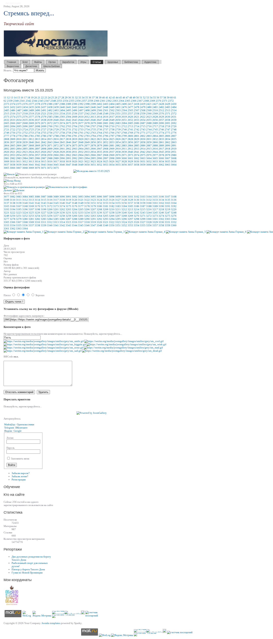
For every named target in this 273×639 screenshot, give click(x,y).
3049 (81, 164)
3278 (12, 218)
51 (140, 97)
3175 (68, 206)
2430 (173, 103)
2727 (43, 129)
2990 (62, 158)
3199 (43, 209)
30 (69, 97)
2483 (167, 107)
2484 (173, 107)
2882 (118, 145)
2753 (31, 132)
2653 (136, 119)
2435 (31, 107)
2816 (56, 139)
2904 (81, 148)
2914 (142, 148)
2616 (105, 116)
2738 (112, 129)
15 (18, 97)
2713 (130, 126)
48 (130, 97)
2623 (149, 116)
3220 (173, 209)
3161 (155, 202)
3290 (87, 218)
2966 (93, 155)
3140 (25, 202)
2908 (105, 148)
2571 (167, 113)
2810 (19, 139)
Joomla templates (51, 623)
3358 (161, 225)
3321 (105, 222)
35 (86, 97)
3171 (43, 206)
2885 (136, 145)
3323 (118, 222)
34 (83, 97)
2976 (149, 155)
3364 (25, 228)
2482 (161, 107)
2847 (74, 142)
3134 (161, 199)
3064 (173, 164)
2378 (37, 103)
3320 (99, 222)
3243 (142, 212)
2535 (68, 113)
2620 (130, 116)
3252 (25, 215)
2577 (31, 116)
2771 (142, 132)
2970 (118, 155)
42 (110, 97)
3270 (136, 215)
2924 (31, 151)
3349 (105, 225)
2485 (6, 110)
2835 (173, 139)
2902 (68, 148)
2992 (74, 158)
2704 (74, 126)
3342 (62, 225)
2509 (149, 110)
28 (62, 97)
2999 (118, 158)
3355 (142, 225)
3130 (136, 199)
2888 (155, 145)
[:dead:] (122, 350)
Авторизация (13, 3)
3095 (93, 196)
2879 (99, 145)
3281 (31, 218)
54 (151, 97)
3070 (37, 167)
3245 (155, 212)
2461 (118, 107)
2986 (37, 158)
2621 (136, 116)
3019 (68, 161)
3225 (31, 212)
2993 (81, 158)
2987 (43, 158)
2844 (56, 142)
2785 (37, 135)
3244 (149, 212)
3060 (149, 164)
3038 (12, 164)
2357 (84, 100)
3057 (130, 164)
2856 (130, 142)
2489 (31, 110)
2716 (149, 126)
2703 (68, 126)
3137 (6, 202)
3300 (149, 218)
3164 (173, 202)
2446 (93, 107)
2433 (19, 107)
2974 (136, 155)
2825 (112, 139)
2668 (25, 123)
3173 (56, 206)
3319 (93, 222)
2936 (105, 151)
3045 (56, 164)
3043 (43, 164)
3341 (56, 225)
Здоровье (112, 62)
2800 (130, 135)
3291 (93, 218)
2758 (62, 132)
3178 (87, 206)
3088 (50, 196)
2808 (6, 139)
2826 (118, 139)
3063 (167, 164)
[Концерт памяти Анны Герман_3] (105, 231)
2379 (43, 103)
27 (59, 97)
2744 (149, 129)
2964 (81, 155)
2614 (99, 116)
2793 (87, 135)
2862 (167, 142)
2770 (136, 132)
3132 (149, 199)
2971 (124, 155)
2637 (37, 119)
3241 (130, 212)
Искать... (8, 70)
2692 (173, 123)
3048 (74, 164)
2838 (19, 142)
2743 (142, 129)
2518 (25, 113)
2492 (50, 110)
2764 (99, 132)
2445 (87, 107)
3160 (149, 202)
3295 (118, 218)
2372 (171, 100)
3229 (56, 212)
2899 (50, 148)
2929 (62, 151)
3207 (93, 209)
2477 (130, 107)
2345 (41, 100)
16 (22, 97)
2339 (10, 100)
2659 (173, 119)
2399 (93, 103)
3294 (112, 218)
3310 (37, 222)
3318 (87, 222)
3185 (130, 206)
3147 (68, 202)
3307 (19, 222)
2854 (118, 142)
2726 (37, 129)
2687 (142, 123)
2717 (155, 126)
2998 (112, 158)
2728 (50, 129)
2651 (124, 119)
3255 (43, 215)
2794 (93, 135)
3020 (74, 161)
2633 (12, 119)
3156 (124, 202)
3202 (62, 209)
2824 (105, 139)
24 (49, 97)
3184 (124, 206)
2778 (12, 135)
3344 (74, 225)
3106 (161, 196)
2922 (19, 151)
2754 (37, 132)
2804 (155, 135)
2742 (136, 129)
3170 (37, 206)
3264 (99, 215)
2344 (34, 100)
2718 (161, 126)
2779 (19, 135)
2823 (99, 139)
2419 (142, 103)
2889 (161, 145)
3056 (124, 164)
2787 (50, 135)
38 (96, 97)
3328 (149, 222)
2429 (167, 103)
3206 (87, 209)
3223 (19, 212)
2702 (62, 126)
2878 (93, 145)
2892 (6, 148)
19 (32, 97)
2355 (72, 100)
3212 (124, 209)
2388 (62, 103)
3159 (142, 202)
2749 (6, 132)
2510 (155, 110)
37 (93, 97)
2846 (68, 142)
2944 (155, 151)
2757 (56, 132)
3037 (6, 164)
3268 (124, 215)
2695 (19, 126)
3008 (173, 158)
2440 (62, 107)
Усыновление (152, 65)
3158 (136, 202)
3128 (124, 199)
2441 (68, 107)
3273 (155, 215)
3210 (112, 209)
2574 (12, 116)
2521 (43, 113)
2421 (149, 103)
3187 (142, 206)
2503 (118, 110)
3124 (99, 199)
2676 (74, 123)
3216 (149, 209)
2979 (167, 155)
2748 (173, 129)
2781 (31, 135)
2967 (99, 155)
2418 (136, 103)
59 (168, 97)
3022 (87, 161)
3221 (6, 212)
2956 (31, 155)
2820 (81, 139)
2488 (25, 110)
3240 (124, 212)
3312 (50, 222)
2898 (43, 148)
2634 (19, 119)
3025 (105, 161)
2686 (136, 123)
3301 (155, 218)
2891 (173, 145)
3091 (68, 196)
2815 (50, 139)
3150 (87, 202)
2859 (149, 142)
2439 (56, 107)
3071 (43, 167)
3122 (87, 199)
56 (157, 97)
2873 (62, 145)
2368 (146, 100)
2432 (12, 107)
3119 (68, 199)
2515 (6, 113)
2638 (43, 119)
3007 (167, 158)
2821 (87, 139)
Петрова (111, 65)
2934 (93, 151)
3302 (161, 218)
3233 (81, 212)
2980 (173, 155)
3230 (62, 212)
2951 (173, 151)
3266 (112, 215)
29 (66, 97)
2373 (6, 103)
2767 (118, 132)
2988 (50, 158)
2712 (124, 126)
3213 (130, 209)
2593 (62, 116)
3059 (142, 164)
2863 (173, 142)
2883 (124, 145)
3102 (136, 196)
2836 (6, 142)
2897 (37, 148)
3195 (19, 209)
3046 (62, 164)
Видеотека (13, 66)
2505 (130, 110)
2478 (136, 107)
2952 (6, 155)
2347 (47, 100)
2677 (81, 123)
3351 (118, 225)
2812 (31, 139)
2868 (31, 145)
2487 (19, 110)
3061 (155, 164)
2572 (173, 113)
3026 (112, 161)
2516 (12, 113)
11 (5, 97)
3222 (12, 212)
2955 (25, 155)
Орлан (52, 62)
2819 (74, 139)
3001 (130, 158)
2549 (105, 113)
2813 (37, 139)
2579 (43, 116)
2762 (87, 132)
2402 (99, 103)
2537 (81, 113)
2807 (173, 135)
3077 (6, 196)
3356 (149, 225)
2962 (68, 155)
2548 (99, 113)
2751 (19, 132)
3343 (68, 225)
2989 (56, 158)
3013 (31, 161)
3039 (19, 164)
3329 (155, 222)
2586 (56, 116)
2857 (136, 142)
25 (52, 97)
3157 (130, 202)
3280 (25, 218)
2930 (68, 151)
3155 (118, 202)
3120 (74, 199)
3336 (25, 225)
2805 (161, 135)
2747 (167, 129)
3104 (149, 196)
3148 (74, 202)
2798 (118, 135)
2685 (130, 123)
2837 (12, 142)
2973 (130, 155)
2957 (37, 155)
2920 (6, 151)
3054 (112, 164)
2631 (173, 116)
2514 (173, 110)
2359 (90, 100)
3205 (81, 209)
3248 (173, 212)
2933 (87, 151)
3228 (50, 212)
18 (28, 97)
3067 (19, 167)
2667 (19, 123)
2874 (68, 145)
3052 (99, 164)
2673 (56, 123)
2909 (112, 148)
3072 (50, 167)
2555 (124, 113)
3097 (105, 196)
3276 (173, 215)
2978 (161, 155)
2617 (112, 116)
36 (90, 97)
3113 (31, 199)
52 (144, 97)
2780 (25, 135)
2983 (19, 158)
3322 (112, 222)
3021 (81, 161)
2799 (124, 135)
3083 (19, 196)
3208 (99, 209)
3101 (130, 196)
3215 (142, 209)
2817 (62, 139)
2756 (50, 132)
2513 (167, 110)
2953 (12, 155)
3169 (31, 206)
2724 (25, 129)
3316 (74, 222)
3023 (93, 161)
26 (56, 97)
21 (39, 97)
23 (45, 97)
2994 (87, 158)
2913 (136, 148)
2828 (130, 139)
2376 (25, 103)
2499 (93, 110)
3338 (37, 225)
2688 (149, 123)
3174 (62, 206)
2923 (25, 151)
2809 (12, 139)
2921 (12, 151)
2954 (19, 155)
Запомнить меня (19, 458)
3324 (124, 222)
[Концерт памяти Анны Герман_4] (145, 231)
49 (134, 97)
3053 (105, 164)
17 (25, 97)
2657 (161, 119)
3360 (173, 225)
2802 (142, 135)
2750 (12, 132)
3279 (19, 218)
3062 (161, 164)
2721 (6, 129)
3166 (12, 206)
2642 (68, 119)
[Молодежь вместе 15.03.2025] (91, 171)
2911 (124, 148)
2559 (142, 113)
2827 (124, 139)
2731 (68, 129)
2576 (25, 116)
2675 (68, 123)
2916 (155, 148)
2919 (173, 148)
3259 (68, 215)
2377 (31, 103)
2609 (74, 116)
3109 (6, 199)
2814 (43, 139)
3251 (19, 215)
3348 (99, 225)
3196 (25, 209)
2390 (74, 103)
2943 (149, 151)
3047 (68, 164)
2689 (155, 123)
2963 (74, 155)
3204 (74, 209)
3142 (37, 202)
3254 (37, 215)
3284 (50, 218)
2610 (81, 116)
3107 (167, 196)
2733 (81, 129)
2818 (68, 139)
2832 (155, 139)
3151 (93, 202)
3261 (81, 215)
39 (100, 97)
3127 (118, 199)
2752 (25, 132)
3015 (43, 161)
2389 (68, 103)
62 (5, 100)
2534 (62, 113)
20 (35, 97)
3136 (173, 199)
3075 (56, 167)
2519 (31, 113)
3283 (43, 218)
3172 (50, 206)
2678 (87, 123)
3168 (25, 206)
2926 (43, 151)
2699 (43, 126)
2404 (112, 103)
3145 (56, 202)
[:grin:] (45, 344)
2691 (167, 123)
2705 (81, 126)
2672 (50, 123)
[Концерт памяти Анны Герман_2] (64, 231)
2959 (50, 155)
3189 (155, 206)
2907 (99, 148)
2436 (37, 107)
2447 (99, 107)
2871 (50, 145)
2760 (74, 132)
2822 (93, 139)
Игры (83, 62)
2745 (155, 129)
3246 (161, 212)
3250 (12, 215)
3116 (50, 199)
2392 (81, 103)
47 (127, 97)
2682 (112, 123)
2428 (161, 103)
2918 (167, 148)
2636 (31, 119)
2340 (16, 100)
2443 (74, 107)
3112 (25, 199)
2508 (142, 110)
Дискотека (31, 66)
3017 (56, 161)
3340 (50, 225)
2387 (56, 103)
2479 (142, 107)
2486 (12, 110)
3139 (19, 202)
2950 (167, 151)
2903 (74, 148)
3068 (25, 167)
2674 (62, 123)
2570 (161, 113)
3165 (6, 206)
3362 (12, 228)
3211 (118, 209)
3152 (99, 202)
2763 (93, 132)
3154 (112, 202)
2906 (93, 148)
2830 (142, 139)
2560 (149, 113)
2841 (37, 142)
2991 (68, 158)
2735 (93, 129)
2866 (19, 145)
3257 (56, 215)
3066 (12, 167)
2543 (93, 113)
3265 (105, 215)
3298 (136, 218)
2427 (155, 103)
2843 (50, 142)
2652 (130, 119)
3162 (161, 202)
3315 (68, 222)
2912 (130, 148)
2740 (124, 129)
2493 (56, 110)
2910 (118, 148)
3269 (130, 215)
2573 (6, 116)
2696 (25, 126)
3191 (167, 206)
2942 (142, 151)
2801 (136, 135)
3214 (136, 209)
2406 (124, 103)
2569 (155, 113)
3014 (37, 161)
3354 (136, 225)
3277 (6, 218)
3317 (81, 222)
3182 (112, 206)
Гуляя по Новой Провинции (27, 572)
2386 (50, 103)
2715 (142, 126)
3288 (74, 218)
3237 (105, 212)
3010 (12, 161)
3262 (87, 215)
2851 (99, 142)
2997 (105, 158)
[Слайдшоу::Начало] (9, 174)
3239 (118, 212)
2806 (167, 135)
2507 (136, 110)
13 (11, 97)
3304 (173, 218)
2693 (6, 126)
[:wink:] (126, 344)
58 (164, 97)
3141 (31, 202)
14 (15, 97)
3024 (99, 161)
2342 (28, 100)
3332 (173, 222)
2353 (59, 100)
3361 (6, 228)
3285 (56, 218)
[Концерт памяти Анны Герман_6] (226, 231)
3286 (62, 218)
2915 (149, 148)
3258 (62, 215)
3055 (118, 164)
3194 (12, 209)
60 (171, 97)
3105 (155, 196)
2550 (112, 113)
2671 (43, 123)
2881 (112, 145)
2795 (99, 135)
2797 (112, 135)
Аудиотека (150, 62)
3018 (62, 161)
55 (154, 97)
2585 (50, 116)
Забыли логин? (20, 476)
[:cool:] (123, 341)
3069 (31, 167)
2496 (74, 110)
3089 (56, 196)
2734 (87, 129)
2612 (87, 116)
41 (107, 97)
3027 (118, 161)
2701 (56, 126)
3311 (43, 222)
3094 (87, 196)
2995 (93, 158)
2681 (105, 123)
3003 (142, 158)
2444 (81, 107)
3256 (50, 215)
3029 (130, 161)
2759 (68, 132)
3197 (31, 209)
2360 (96, 100)
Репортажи (99, 65)
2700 (50, 126)
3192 (173, 206)
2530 (50, 113)
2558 (136, 113)
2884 (130, 145)
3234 (87, 212)
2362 (109, 100)
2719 (167, 126)
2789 (62, 135)
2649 (112, 119)
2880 (105, 145)
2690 (161, 123)
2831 (149, 139)
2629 (161, 116)
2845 (62, 142)
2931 (74, 151)
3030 (136, 161)
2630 (167, 116)
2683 (118, 123)
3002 (136, 158)
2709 (105, 126)
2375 (19, 103)
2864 (6, 145)
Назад (17, 180)
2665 (6, 123)
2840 (31, 142)
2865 (12, 145)
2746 (161, 129)
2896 (31, 148)
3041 (31, 164)
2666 (12, 123)
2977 (155, 155)
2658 (167, 119)
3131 (142, 199)
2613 (93, 116)
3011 (19, 161)
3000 (124, 158)
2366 (133, 100)
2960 (56, 155)
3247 (167, 212)
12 (8, 97)
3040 (25, 164)
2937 (112, 151)
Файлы (38, 62)
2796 (105, 135)
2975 (142, 155)
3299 (142, 218)
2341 (22, 100)
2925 (37, 151)
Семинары (190, 65)
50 (137, 97)
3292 (99, 218)
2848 (81, 142)
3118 (62, 199)
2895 (25, 148)
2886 (142, 145)
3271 (142, 215)
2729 (56, 129)
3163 (167, 202)
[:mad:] (123, 347)
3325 (130, 222)
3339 (43, 225)
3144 (50, 202)
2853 (112, 142)
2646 (93, 119)
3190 (161, 206)
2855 (124, 142)
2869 (37, 145)
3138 (12, 202)
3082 (12, 196)
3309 (31, 222)
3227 (43, 212)
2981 (6, 158)
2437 (43, 107)
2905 (87, 148)
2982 (12, 158)
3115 (43, 199)
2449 (112, 107)
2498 (87, 110)
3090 (62, 196)
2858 (142, 142)
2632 (6, 119)
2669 (31, 123)
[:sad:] (43, 350)
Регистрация (19, 479)
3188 (149, 206)
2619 (124, 116)
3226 (37, 212)
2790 (68, 135)
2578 (37, 116)
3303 (167, 218)
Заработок (68, 62)
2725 (31, 129)
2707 (93, 126)
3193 (6, 209)
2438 (50, 107)
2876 (81, 145)
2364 (121, 100)
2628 (155, 116)
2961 (62, 155)
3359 (167, 225)
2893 (12, 148)
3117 (56, 199)
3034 (161, 161)
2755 (43, 132)
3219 (167, 209)
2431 (6, 107)
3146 (62, 202)
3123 (93, 199)
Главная (11, 62)
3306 (12, 222)
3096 (99, 196)
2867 (25, 145)
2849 (87, 142)
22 (42, 97)
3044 (50, 164)
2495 (68, 110)
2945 (161, 151)
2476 (124, 107)
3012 (25, 161)
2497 (81, 110)
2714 (136, 126)
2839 (25, 142)
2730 (62, 129)
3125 (105, 199)
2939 (124, 151)
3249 (6, 215)
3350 (112, 225)
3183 (118, 206)
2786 (43, 135)
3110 (12, 199)
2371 (164, 100)
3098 (112, 196)
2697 (31, 126)
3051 (93, 164)
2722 (12, 129)
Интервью (122, 65)
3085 (31, 196)
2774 (161, 132)
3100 (124, 196)
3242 (136, 212)
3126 (112, 199)
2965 (87, 155)
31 (73, 97)
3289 (81, 218)
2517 (19, 113)
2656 (155, 119)
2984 (25, 158)
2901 (62, 148)
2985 (31, 158)
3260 (74, 215)
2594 (68, 116)
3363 (19, 228)
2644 (81, 119)
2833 (161, 139)
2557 (130, 113)
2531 (56, 113)
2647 (99, 119)
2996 (99, 158)
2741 (130, 129)
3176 (74, 206)
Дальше (8, 190)
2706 (87, 126)
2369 (152, 100)
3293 (105, 218)
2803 (149, 135)
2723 (19, 129)
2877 (87, 145)
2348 (53, 100)
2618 (118, 116)
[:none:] (43, 347)
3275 (167, 215)
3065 (6, 167)
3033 (155, 161)
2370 (158, 100)
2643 (74, 119)
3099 (118, 196)
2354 (65, 100)
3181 (105, 206)
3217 (155, 209)
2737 (105, 129)
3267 (118, 215)
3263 (93, 215)
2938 (118, 151)
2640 (56, 119)
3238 (112, 212)
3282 (37, 218)
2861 (161, 142)
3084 (25, 196)
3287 (68, 218)
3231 (68, 212)
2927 (50, 151)
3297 (130, 218)
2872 (56, 145)
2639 (50, 119)
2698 (37, 126)
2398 (87, 103)
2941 (136, 151)
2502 (112, 110)
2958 (43, 155)
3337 (31, 225)
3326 (136, 222)
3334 (12, 225)
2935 (99, 151)
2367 (140, 100)
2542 (87, 113)
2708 (99, 126)
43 (113, 97)
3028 (124, 161)
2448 (105, 107)
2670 (37, 123)
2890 (167, 145)
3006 (161, 158)
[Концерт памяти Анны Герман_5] (186, 231)
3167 (19, 206)
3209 (105, 209)
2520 (37, 113)
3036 (173, 161)
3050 (87, 164)
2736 (99, 129)
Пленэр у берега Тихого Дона (28, 569)
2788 (56, 135)
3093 (81, 196)
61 (174, 97)
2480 (149, 107)
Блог (25, 62)
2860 (155, 142)
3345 (81, 225)
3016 (50, 161)
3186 (136, 206)
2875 (74, 145)
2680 (99, 123)
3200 (50, 209)
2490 (37, 110)
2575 (19, 116)
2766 (112, 132)
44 (117, 97)
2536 (74, 113)
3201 (56, 209)
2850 (93, 142)
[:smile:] (44, 341)
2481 (155, 107)
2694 (12, 126)
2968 (105, 155)
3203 (68, 209)
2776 (173, 132)
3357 (155, 225)
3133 (155, 199)
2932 (81, 151)
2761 (81, 132)
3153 (105, 202)
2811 (25, 139)
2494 (62, 110)
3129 (130, 199)
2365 (127, 100)
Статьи (97, 62)
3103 (142, 196)
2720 (173, 126)
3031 (142, 161)
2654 (142, 119)
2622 (142, 116)
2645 (87, 119)
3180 (99, 206)
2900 (56, 148)
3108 (173, 196)
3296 (124, 218)
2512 (161, 110)
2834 (167, 139)
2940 (130, 151)
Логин (9, 437)
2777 (6, 135)
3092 (74, 196)
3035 (167, 161)
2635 (25, 119)
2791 (74, 135)
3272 (149, 215)
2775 (167, 132)
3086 (37, 196)
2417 (130, 103)
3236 (99, 212)
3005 (155, 158)
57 (161, 97)
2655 (149, 119)
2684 (124, 123)
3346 (87, 225)
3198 (37, 209)
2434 (25, 107)
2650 (118, 119)
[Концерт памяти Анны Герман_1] (24, 231)
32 (76, 97)
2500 (99, 110)
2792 (81, 135)
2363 (115, 100)
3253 (31, 215)
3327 (142, 222)
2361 (103, 100)
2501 (105, 110)
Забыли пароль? (21, 473)
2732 (74, 129)
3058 (136, 164)
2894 (19, 148)
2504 (124, 110)
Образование (168, 65)
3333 (6, 225)
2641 (62, 119)
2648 (105, 119)
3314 (62, 222)
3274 (161, 215)
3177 (81, 206)
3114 (37, 199)
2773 (155, 132)
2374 (12, 103)
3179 (93, 206)
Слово (180, 65)
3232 (74, 212)
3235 (93, 212)
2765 (105, 132)
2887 (149, 145)
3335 (19, 225)
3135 (167, 199)
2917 (161, 148)
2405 (118, 103)
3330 (161, 222)
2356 (78, 100)
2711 (118, 126)
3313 (56, 222)
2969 (112, 155)
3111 (19, 199)
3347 (93, 225)
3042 (37, 164)
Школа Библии (51, 66)
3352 (124, 225)
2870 (43, 145)
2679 (93, 123)
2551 (118, 113)
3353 (130, 225)
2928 (56, 151)
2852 (105, 142)
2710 (112, 126)
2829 (136, 139)
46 (124, 97)
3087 (43, 196)
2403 (105, 103)
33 (79, 97)
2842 (43, 142)
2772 (149, 132)
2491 (43, 110)
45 (120, 97)
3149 (81, 202)
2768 (124, 132)
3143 (43, 202)
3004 (149, 158)
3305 (6, 222)
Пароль (10, 447)
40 (103, 97)
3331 (167, 222)
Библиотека (131, 62)
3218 (161, 209)
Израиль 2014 (136, 65)
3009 (6, 161)
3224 (25, 212)
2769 (130, 132)
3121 (81, 199)
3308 (25, 222)
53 (147, 97)
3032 (149, 161)
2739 (118, 129)
